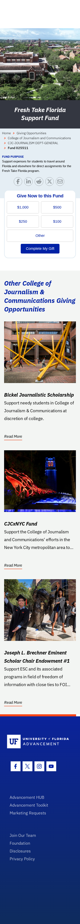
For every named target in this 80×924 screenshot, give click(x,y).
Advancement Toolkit (29, 805)
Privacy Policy (22, 858)
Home (6, 133)
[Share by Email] (61, 182)
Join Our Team (23, 835)
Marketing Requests (28, 813)
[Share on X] (50, 182)
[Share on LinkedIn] (29, 182)
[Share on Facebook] (19, 182)
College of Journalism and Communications (39, 138)
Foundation (20, 843)
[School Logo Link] (37, 741)
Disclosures (20, 851)
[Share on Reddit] (40, 182)
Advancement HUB (27, 797)
